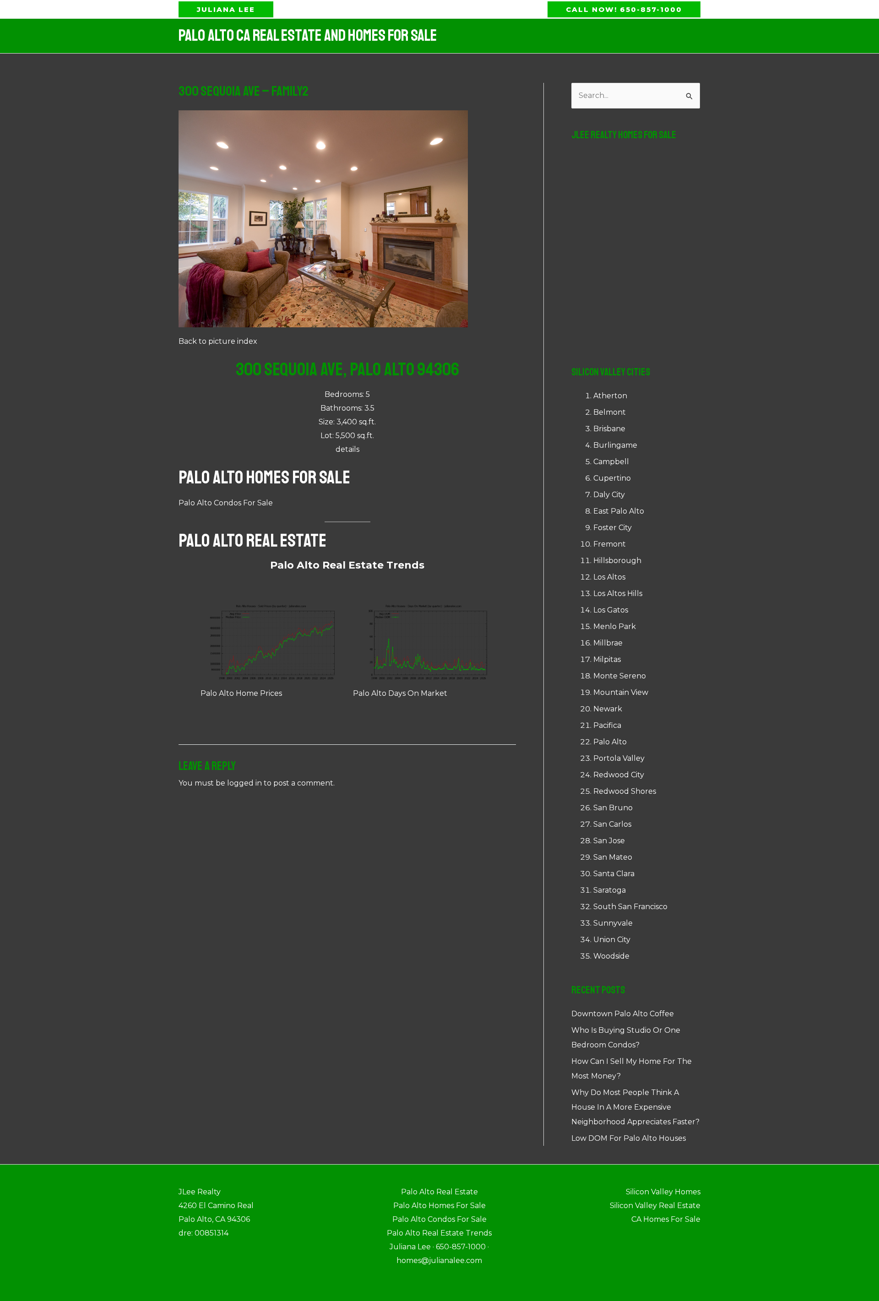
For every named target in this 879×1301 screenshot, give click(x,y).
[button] (226, 9)
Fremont (609, 544)
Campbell (611, 461)
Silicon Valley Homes (663, 1191)
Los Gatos (610, 610)
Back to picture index (218, 341)
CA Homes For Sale (665, 1219)
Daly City (609, 494)
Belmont (609, 412)
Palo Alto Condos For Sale (226, 503)
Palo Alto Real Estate (252, 540)
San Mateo (612, 857)
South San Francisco (630, 906)
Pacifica (607, 725)
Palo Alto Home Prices (241, 693)
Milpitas (607, 659)
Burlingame (615, 445)
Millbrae (608, 643)
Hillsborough (617, 560)
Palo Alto (610, 741)
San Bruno (613, 807)
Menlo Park (614, 626)
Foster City (612, 527)
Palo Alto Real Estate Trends (347, 565)
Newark (607, 709)
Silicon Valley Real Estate (655, 1205)
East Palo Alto (618, 511)
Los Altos (609, 577)
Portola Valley (619, 758)
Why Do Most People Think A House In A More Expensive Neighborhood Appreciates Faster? (635, 1107)
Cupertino (612, 478)
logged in (244, 783)
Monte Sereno (619, 676)
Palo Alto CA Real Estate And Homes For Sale (308, 36)
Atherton (610, 395)
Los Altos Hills (617, 593)
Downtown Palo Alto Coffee (622, 1013)
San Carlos (612, 824)
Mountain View (620, 692)
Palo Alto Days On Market (400, 693)
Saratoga (609, 890)
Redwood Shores (624, 791)
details (347, 449)
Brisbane (609, 428)
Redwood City (618, 774)
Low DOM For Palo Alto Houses (628, 1138)
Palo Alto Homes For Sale (264, 477)
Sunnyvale (613, 923)
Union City (611, 939)
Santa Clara (614, 873)
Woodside (611, 956)
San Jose (609, 840)
